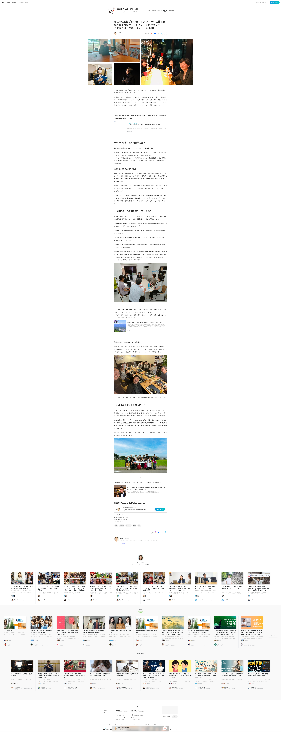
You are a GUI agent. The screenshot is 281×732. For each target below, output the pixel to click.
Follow (120, 11)
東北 (139, 525)
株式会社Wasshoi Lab (127, 9)
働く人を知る (140, 562)
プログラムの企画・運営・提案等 (122, 517)
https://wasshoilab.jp (128, 11)
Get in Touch (166, 716)
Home (149, 10)
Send (175, 716)
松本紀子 (119, 33)
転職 (116, 525)
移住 (135, 525)
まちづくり (129, 525)
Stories (165, 10)
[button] (108, 706)
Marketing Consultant (119, 515)
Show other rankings (140, 655)
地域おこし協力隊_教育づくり (121, 519)
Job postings (171, 10)
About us (154, 10)
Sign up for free (275, 2)
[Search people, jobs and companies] (265, 2)
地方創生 (122, 525)
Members (159, 10)
